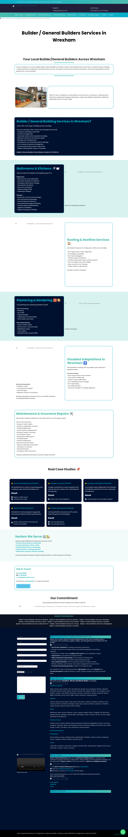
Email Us (56, 8)
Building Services (30, 15)
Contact (111, 15)
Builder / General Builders (14, 18)
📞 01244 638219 (21, 573)
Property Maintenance (44, 15)
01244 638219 (94, 10)
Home (16, 15)
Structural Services (59, 15)
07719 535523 (104, 10)
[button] (123, 832)
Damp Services (72, 15)
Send (21, 697)
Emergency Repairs (93, 15)
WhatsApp (30, 581)
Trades (104, 15)
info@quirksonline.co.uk (26, 577)
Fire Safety (82, 15)
